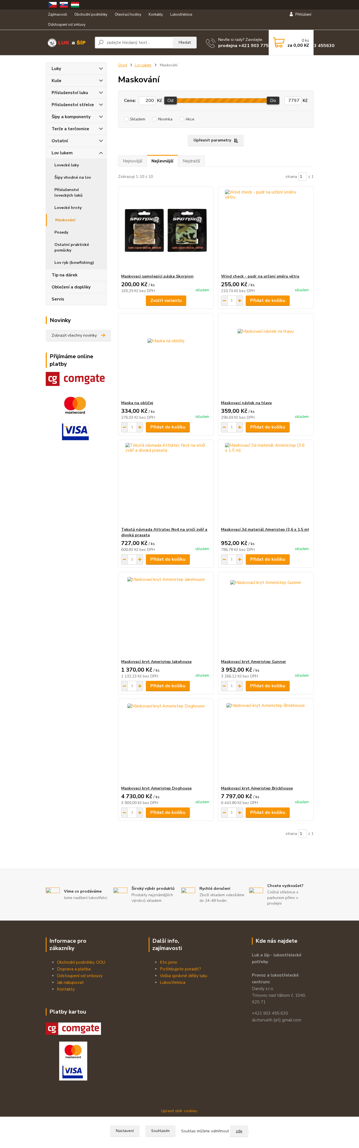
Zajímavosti (57, 14)
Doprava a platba (74, 969)
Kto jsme (168, 962)
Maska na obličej (137, 403)
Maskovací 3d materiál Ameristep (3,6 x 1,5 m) (265, 529)
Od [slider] (170, 100)
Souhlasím (160, 1130)
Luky (56, 68)
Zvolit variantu (166, 300)
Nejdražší (191, 161)
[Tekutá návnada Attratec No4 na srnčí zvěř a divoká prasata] (166, 483)
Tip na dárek (64, 275)
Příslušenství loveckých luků (68, 192)
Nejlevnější (162, 161)
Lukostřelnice (181, 14)
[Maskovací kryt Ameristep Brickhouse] (265, 742)
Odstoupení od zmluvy (67, 24)
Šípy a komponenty (71, 117)
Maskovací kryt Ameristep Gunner (253, 661)
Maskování (65, 220)
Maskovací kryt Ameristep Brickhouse (257, 788)
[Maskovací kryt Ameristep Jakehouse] (166, 615)
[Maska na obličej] (166, 356)
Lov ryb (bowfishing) (74, 262)
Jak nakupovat (70, 982)
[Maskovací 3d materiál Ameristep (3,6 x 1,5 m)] (265, 483)
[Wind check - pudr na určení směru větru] (265, 230)
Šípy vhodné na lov (72, 177)
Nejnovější (132, 161)
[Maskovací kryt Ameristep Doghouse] (166, 742)
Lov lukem (62, 153)
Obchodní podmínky (90, 14)
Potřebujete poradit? (180, 969)
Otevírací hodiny (128, 14)
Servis (58, 299)
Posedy (61, 232)
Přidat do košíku (267, 300)
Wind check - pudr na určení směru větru (260, 276)
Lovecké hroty (68, 207)
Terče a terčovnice (70, 129)
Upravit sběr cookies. (179, 1111)
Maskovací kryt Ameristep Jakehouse (156, 661)
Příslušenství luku (70, 93)
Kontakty (156, 14)
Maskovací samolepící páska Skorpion (157, 276)
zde (239, 1131)
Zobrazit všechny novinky (74, 335)
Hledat (185, 42)
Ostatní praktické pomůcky (71, 247)
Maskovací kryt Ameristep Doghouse (156, 788)
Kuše (56, 80)
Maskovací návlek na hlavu (246, 403)
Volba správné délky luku (183, 976)
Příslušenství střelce (73, 105)
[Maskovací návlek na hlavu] (265, 356)
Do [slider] (273, 100)
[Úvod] (68, 43)
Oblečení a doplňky (71, 287)
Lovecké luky (66, 165)
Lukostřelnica (172, 982)
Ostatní (60, 141)
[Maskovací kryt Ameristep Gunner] (265, 615)
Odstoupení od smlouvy (80, 976)
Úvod (122, 65)
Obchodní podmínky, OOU (81, 962)
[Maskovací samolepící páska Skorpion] (166, 230)
